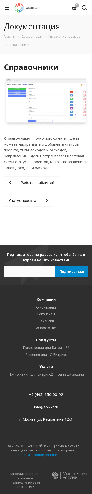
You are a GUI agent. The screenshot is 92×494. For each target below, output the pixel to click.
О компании (46, 307)
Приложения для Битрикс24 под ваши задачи (46, 374)
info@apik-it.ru (46, 406)
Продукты (46, 339)
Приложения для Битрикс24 (46, 347)
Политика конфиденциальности (43, 454)
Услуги (46, 366)
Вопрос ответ (46, 327)
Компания (46, 299)
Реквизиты (46, 314)
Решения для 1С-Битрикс (46, 354)
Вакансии (46, 321)
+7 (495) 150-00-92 (46, 394)
